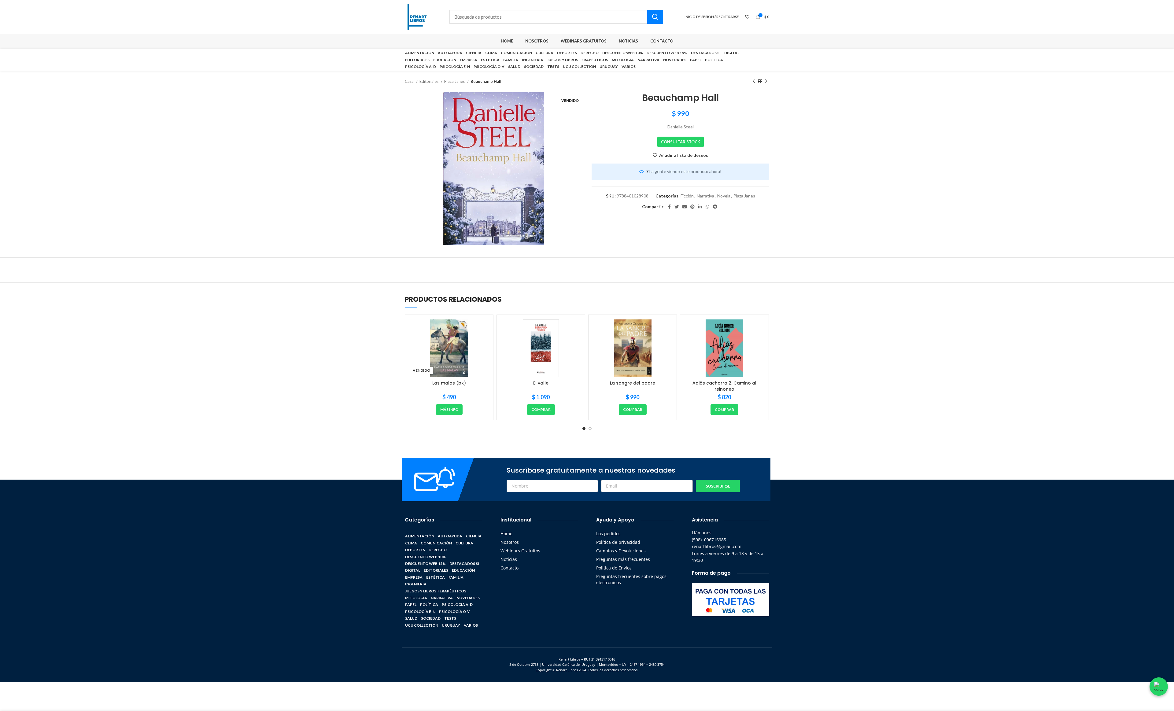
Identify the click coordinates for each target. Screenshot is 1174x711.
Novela (723, 195)
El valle (540, 383)
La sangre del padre (632, 383)
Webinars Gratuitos (520, 551)
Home (506, 533)
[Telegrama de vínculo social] (715, 207)
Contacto (509, 568)
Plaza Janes (455, 81)
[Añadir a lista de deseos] (484, 329)
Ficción (687, 195)
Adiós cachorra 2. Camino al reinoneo (724, 386)
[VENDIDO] (449, 348)
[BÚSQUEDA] (655, 17)
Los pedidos (608, 533)
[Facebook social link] (669, 207)
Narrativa (705, 195)
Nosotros (509, 542)
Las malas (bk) (449, 383)
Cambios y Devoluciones (621, 551)
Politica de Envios (614, 568)
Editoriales (429, 81)
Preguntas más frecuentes (623, 559)
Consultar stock (680, 141)
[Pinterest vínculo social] (692, 207)
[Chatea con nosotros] (1159, 686)
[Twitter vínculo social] (677, 207)
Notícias (508, 559)
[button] (541, 409)
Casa (410, 81)
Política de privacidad (618, 542)
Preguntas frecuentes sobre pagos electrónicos (631, 579)
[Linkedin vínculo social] (700, 207)
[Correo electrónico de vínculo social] (685, 207)
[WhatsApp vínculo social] (707, 207)
